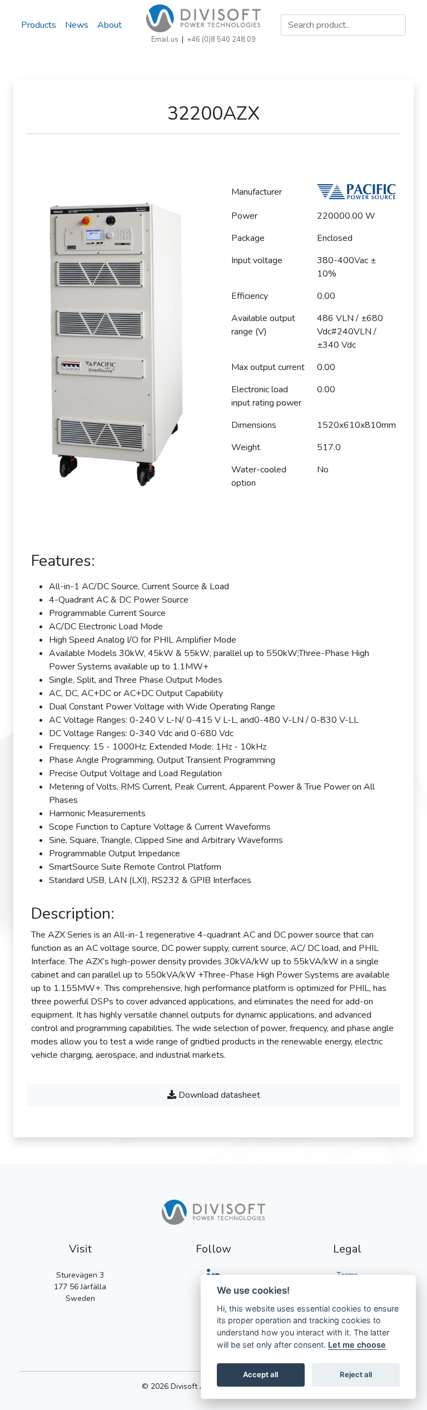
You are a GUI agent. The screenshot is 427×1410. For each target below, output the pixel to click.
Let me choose (357, 1344)
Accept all (260, 1374)
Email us (164, 39)
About (109, 25)
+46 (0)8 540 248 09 (221, 39)
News (76, 25)
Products (38, 25)
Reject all (356, 1374)
